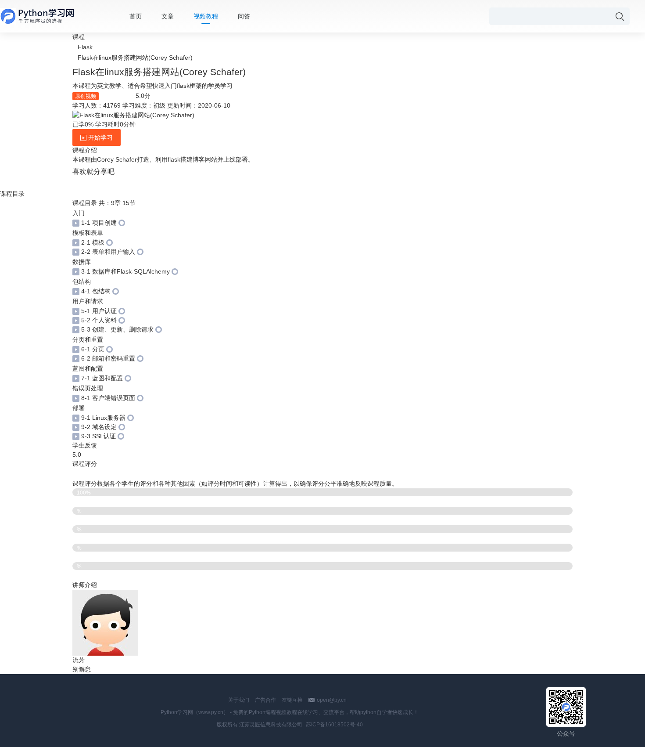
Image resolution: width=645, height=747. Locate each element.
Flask (85, 47)
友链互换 (292, 700)
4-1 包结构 (95, 291)
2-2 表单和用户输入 (108, 251)
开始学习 (99, 137)
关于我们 (238, 700)
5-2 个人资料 (98, 320)
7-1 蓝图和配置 (102, 378)
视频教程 (206, 16)
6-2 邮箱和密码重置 (108, 358)
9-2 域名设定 (98, 426)
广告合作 (265, 700)
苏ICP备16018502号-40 (334, 725)
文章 (167, 16)
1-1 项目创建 (98, 222)
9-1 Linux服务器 (103, 417)
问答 (244, 16)
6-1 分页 (92, 349)
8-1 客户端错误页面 (108, 397)
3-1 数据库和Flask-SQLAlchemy (125, 271)
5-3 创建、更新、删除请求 (117, 329)
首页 (135, 16)
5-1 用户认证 (98, 310)
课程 (78, 36)
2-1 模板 (92, 242)
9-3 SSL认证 (98, 436)
